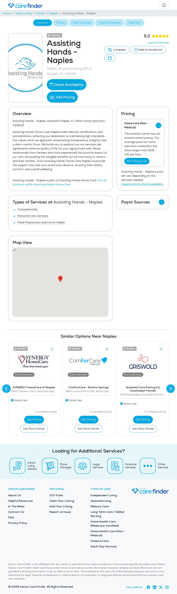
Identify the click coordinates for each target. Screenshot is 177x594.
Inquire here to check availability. (142, 184)
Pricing (61, 22)
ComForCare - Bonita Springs (88, 387)
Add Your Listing (60, 506)
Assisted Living (101, 501)
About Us (14, 495)
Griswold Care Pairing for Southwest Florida (143, 389)
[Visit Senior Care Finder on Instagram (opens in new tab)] (167, 587)
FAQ (11, 517)
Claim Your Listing (61, 501)
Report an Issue (60, 512)
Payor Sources (82, 22)
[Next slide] (170, 388)
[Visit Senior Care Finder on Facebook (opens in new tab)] (148, 587)
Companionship (27, 209)
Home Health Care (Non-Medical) (107, 533)
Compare (119, 49)
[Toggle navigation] (164, 5)
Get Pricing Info (137, 161)
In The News (16, 506)
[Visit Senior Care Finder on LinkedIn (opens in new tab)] (154, 587)
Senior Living (23, 13)
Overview (42, 22)
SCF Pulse (56, 495)
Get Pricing (65, 97)
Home (7, 13)
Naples (53, 13)
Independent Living (104, 495)
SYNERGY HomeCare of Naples (34, 387)
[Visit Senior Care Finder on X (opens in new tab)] (160, 587)
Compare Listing (47, 411)
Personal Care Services (32, 216)
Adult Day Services (104, 546)
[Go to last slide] (6, 388)
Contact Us (16, 512)
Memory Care (100, 506)
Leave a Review (158, 42)
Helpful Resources (20, 501)
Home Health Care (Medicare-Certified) (105, 524)
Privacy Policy (17, 523)
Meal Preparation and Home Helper (41, 222)
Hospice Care (100, 541)
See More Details (34, 428)
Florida (40, 13)
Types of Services (109, 22)
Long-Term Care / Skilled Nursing (107, 514)
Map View (134, 22)
